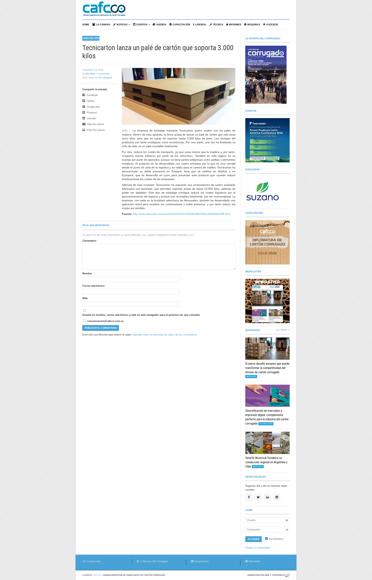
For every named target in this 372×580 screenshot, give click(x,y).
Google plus (93, 106)
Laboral (201, 24)
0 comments (103, 73)
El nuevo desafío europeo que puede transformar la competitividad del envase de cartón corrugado (267, 368)
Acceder (253, 539)
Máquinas (253, 24)
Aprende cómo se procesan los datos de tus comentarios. (165, 334)
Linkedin (91, 118)
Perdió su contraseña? (257, 547)
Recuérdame (275, 539)
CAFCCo (97, 575)
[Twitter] (258, 497)
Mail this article (95, 124)
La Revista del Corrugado (153, 561)
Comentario (90, 240)
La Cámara (103, 24)
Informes (235, 24)
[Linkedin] (267, 497)
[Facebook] (248, 497)
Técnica (218, 24)
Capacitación (181, 24)
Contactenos (93, 561)
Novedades (252, 330)
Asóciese (272, 24)
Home (85, 24)
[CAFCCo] (104, 10)
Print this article (95, 130)
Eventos (141, 24)
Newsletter (254, 561)
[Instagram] (276, 497)
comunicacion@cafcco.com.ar (104, 321)
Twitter (90, 101)
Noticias (122, 24)
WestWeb (90, 73)
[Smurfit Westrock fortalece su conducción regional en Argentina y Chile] (267, 443)
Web (85, 298)
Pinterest (91, 112)
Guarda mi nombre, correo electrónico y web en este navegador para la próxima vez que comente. (141, 314)
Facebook (92, 95)
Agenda (161, 24)
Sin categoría (105, 77)
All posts (282, 330)
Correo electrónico (94, 285)
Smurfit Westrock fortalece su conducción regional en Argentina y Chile (266, 462)
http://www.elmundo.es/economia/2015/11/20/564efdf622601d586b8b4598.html (181, 213)
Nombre (88, 273)
